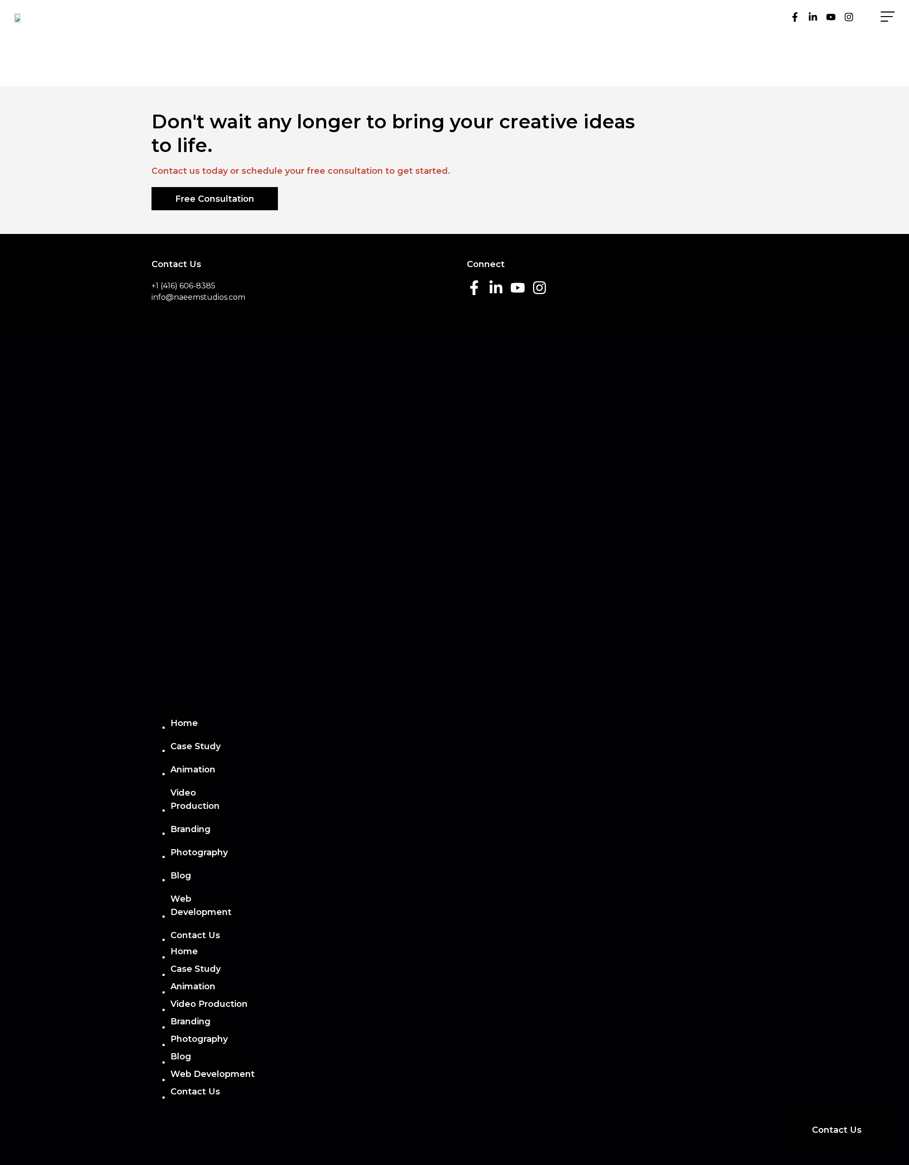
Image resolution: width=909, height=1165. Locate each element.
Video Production (195, 799)
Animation (192, 769)
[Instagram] (849, 17)
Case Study (195, 746)
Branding (190, 829)
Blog (180, 875)
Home (184, 723)
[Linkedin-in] (813, 17)
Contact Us (195, 935)
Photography (199, 852)
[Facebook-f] (795, 17)
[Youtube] (831, 17)
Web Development (201, 905)
